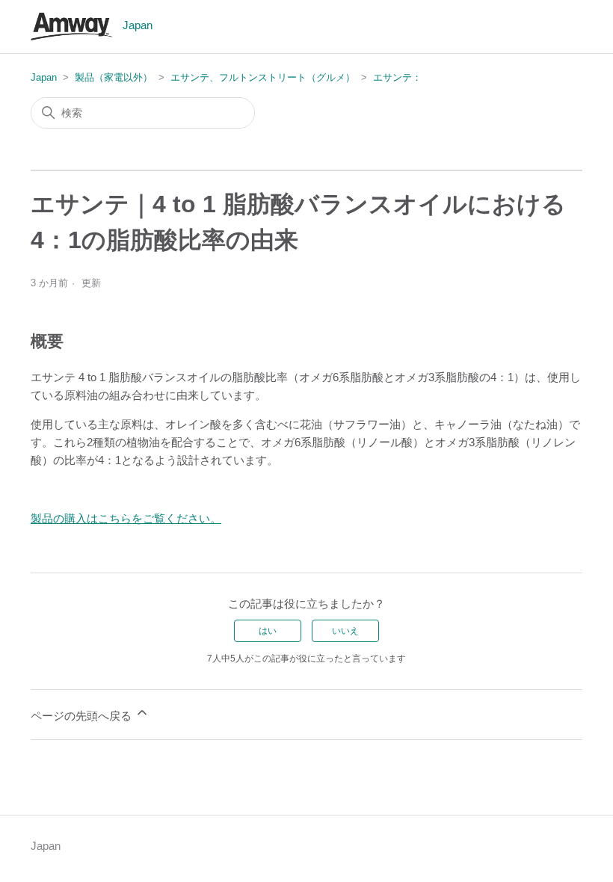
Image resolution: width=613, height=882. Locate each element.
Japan (44, 77)
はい (268, 631)
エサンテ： (397, 77)
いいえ (345, 631)
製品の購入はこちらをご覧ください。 (126, 518)
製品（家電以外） (114, 77)
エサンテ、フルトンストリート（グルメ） (262, 77)
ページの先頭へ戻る (83, 715)
